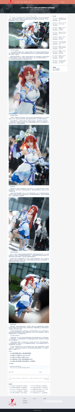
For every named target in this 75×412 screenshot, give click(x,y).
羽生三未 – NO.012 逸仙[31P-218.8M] (62, 23)
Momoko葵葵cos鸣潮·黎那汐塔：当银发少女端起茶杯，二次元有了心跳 (21, 392)
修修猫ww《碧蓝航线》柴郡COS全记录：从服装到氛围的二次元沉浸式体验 (39, 379)
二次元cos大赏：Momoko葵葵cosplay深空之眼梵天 (18, 389)
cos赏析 (38, 9)
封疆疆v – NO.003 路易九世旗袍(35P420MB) (62, 52)
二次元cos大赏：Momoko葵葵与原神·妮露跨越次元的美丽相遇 (21, 367)
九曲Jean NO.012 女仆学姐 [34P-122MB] (62, 33)
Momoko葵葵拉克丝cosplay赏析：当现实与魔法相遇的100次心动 (21, 359)
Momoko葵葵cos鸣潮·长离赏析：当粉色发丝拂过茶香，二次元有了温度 (42, 387)
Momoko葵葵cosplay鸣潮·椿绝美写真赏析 (37, 391)
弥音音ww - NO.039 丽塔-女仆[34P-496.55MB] (62, 38)
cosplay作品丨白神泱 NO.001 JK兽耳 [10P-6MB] (62, 42)
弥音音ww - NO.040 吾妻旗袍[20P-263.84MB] (62, 28)
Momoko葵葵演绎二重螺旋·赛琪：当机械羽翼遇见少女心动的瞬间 (20, 387)
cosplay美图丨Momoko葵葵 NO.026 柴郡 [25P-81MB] (19, 357)
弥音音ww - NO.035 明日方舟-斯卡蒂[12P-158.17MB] (62, 47)
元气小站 (13, 16)
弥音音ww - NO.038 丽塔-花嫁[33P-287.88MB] (62, 57)
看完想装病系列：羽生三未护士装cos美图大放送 (62, 19)
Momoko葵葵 (11, 363)
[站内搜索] (59, 2)
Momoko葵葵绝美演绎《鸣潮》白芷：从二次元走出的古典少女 (41, 389)
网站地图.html (25, 402)
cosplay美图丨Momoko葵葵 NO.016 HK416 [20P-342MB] (20, 355)
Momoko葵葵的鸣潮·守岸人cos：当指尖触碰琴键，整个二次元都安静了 (42, 392)
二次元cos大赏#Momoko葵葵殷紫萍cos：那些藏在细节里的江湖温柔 (18, 379)
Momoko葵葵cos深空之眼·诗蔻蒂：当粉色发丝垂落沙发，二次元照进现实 (22, 361)
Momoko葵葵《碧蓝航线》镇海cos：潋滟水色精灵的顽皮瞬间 (20, 353)
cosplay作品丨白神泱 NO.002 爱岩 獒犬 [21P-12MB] (62, 61)
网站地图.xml (25, 400)
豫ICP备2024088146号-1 (37, 410)
